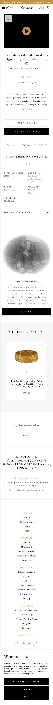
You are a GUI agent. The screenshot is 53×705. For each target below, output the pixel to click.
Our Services (26, 560)
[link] (26, 360)
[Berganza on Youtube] (29, 643)
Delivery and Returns (26, 556)
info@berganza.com (28, 478)
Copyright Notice (26, 585)
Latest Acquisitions (26, 572)
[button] (24, 162)
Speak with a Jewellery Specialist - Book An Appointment (26, 2)
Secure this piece (26, 131)
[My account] (41, 7)
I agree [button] (26, 697)
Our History (27, 517)
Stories (26, 581)
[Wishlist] (49, 7)
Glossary (26, 576)
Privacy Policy (26, 594)
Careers (26, 526)
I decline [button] (26, 689)
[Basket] (45, 7)
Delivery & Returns (17, 212)
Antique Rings (26, 614)
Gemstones (26, 628)
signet (33, 94)
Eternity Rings (26, 623)
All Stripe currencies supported (28, 490)
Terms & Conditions (26, 589)
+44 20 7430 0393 (35, 461)
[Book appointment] (38, 7)
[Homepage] (27, 8)
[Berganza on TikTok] (35, 643)
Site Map (26, 598)
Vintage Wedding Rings (26, 619)
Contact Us (27, 542)
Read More (26, 312)
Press (26, 531)
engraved (8, 101)
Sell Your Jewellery (26, 551)
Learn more (26, 109)
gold (20, 94)
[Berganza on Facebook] (16, 643)
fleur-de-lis (26, 94)
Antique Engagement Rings (26, 610)
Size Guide (32, 176)
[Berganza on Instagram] (22, 643)
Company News (27, 522)
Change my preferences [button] (26, 682)
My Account (26, 547)
